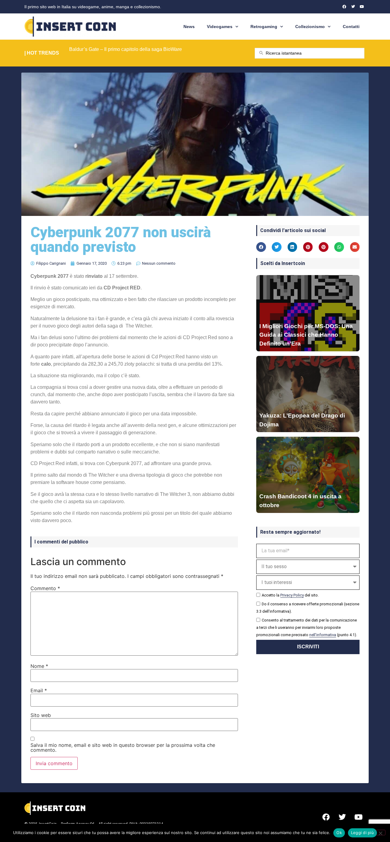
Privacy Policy (292, 595)
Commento (45, 588)
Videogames (219, 26)
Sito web (40, 715)
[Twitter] (353, 6)
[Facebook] (344, 6)
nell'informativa (322, 634)
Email (38, 690)
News (189, 26)
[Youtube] (362, 6)
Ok (339, 832)
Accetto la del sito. (290, 595)
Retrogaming (263, 26)
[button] (261, 247)
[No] (380, 832)
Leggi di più (362, 832)
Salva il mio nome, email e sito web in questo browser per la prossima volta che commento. (122, 747)
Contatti (351, 26)
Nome (39, 666)
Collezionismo (310, 26)
